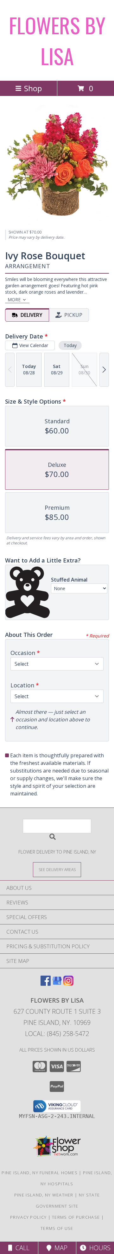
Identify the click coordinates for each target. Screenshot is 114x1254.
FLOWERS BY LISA (57, 40)
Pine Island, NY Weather (43, 1195)
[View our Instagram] (68, 983)
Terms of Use (57, 1228)
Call (20, 1248)
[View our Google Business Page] (57, 983)
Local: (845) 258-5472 (57, 1033)
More (14, 299)
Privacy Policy (28, 1217)
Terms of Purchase (76, 1217)
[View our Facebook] (46, 983)
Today (70, 345)
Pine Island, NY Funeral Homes (40, 1173)
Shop (33, 88)
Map (59, 1248)
